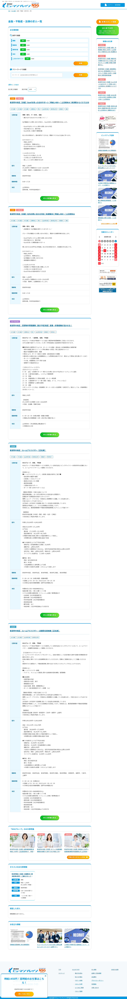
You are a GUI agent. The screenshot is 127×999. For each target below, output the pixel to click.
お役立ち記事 (114, 969)
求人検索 (93, 969)
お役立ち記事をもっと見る (108, 223)
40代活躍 (26, 109)
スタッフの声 (78, 984)
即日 (39, 109)
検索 (80, 75)
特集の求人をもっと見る (76, 857)
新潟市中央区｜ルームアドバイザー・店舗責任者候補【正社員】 (35, 630)
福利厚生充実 (54, 109)
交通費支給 (33, 109)
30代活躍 (19, 109)
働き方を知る (78, 973)
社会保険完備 (45, 109)
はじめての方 (107, 30)
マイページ (61, 973)
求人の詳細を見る (49, 198)
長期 (66, 109)
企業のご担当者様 (96, 973)
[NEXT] (115, 237)
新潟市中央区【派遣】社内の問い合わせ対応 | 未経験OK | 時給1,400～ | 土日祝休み (42, 214)
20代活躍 (13, 109)
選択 (23, 40)
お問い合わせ (95, 987)
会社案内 (93, 977)
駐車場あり (53, 332)
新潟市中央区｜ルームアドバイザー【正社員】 (28, 450)
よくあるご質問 (79, 987)
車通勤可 (61, 109)
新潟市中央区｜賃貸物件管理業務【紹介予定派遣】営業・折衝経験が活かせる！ (41, 325)
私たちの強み (78, 977)
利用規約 (93, 984)
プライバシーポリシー (97, 980)
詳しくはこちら (24, 994)
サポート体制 (78, 980)
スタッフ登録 (78, 991)
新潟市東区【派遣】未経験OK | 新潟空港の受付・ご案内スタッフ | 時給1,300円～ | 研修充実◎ (22, 875)
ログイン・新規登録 (114, 5)
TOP (59, 969)
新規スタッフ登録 (109, 22)
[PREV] (99, 237)
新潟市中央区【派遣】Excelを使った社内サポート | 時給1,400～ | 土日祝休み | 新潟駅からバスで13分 (49, 102)
